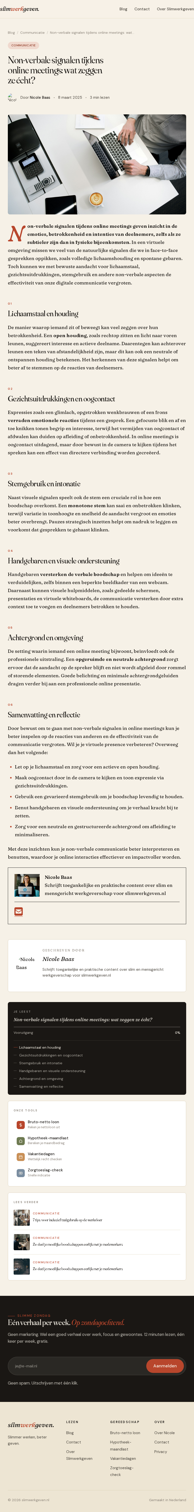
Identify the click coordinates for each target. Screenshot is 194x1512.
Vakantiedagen (123, 1458)
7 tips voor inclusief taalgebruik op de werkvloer (67, 1219)
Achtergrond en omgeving (41, 1078)
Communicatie (32, 32)
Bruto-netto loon (125, 1432)
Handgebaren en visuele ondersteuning (52, 1071)
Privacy (160, 1451)
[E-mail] (18, 914)
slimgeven (19, 8)
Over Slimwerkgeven (175, 9)
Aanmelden (165, 1366)
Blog (123, 9)
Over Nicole (164, 1432)
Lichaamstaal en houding (40, 1047)
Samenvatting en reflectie (41, 1086)
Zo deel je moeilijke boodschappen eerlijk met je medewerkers (78, 1244)
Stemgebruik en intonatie (40, 1063)
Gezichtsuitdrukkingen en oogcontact (51, 1055)
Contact (142, 9)
